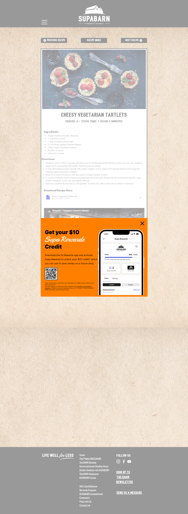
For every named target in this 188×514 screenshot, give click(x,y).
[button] (142, 223)
